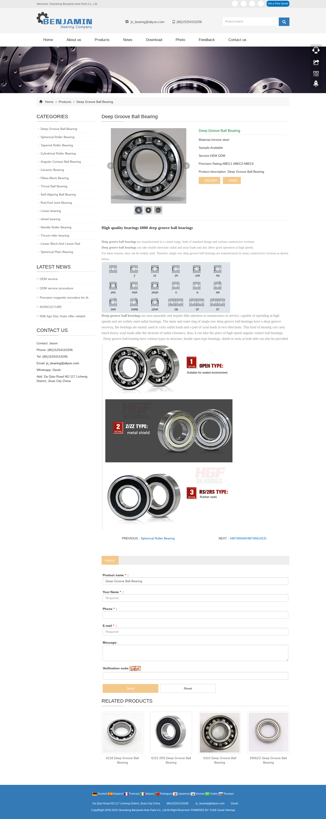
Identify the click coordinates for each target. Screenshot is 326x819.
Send (130, 688)
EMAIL (233, 180)
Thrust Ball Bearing (54, 186)
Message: (110, 642)
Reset (188, 688)
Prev (110, 165)
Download (154, 40)
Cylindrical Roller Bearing (58, 153)
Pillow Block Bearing (55, 178)
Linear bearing (51, 211)
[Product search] (284, 22)
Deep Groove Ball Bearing (94, 102)
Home (48, 40)
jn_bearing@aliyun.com (148, 22)
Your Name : (113, 592)
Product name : (116, 575)
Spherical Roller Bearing (158, 538)
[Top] (316, 84)
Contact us (237, 40)
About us (74, 40)
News (127, 40)
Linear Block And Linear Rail (60, 243)
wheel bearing (50, 219)
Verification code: (116, 668)
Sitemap (230, 810)
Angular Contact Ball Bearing (61, 161)
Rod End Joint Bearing (56, 202)
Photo (180, 40)
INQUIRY (211, 180)
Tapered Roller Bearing (57, 145)
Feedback (207, 40)
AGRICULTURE (51, 307)
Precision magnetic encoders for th (64, 297)
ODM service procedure (56, 288)
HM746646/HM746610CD (248, 538)
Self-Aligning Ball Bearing (58, 194)
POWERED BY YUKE (204, 810)
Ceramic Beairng (52, 170)
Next (186, 165)
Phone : (110, 609)
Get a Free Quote (278, 3)
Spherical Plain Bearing (57, 252)
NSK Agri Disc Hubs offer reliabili (62, 316)
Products (102, 40)
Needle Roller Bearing (56, 227)
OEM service (49, 279)
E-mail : (110, 625)
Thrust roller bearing (55, 235)
